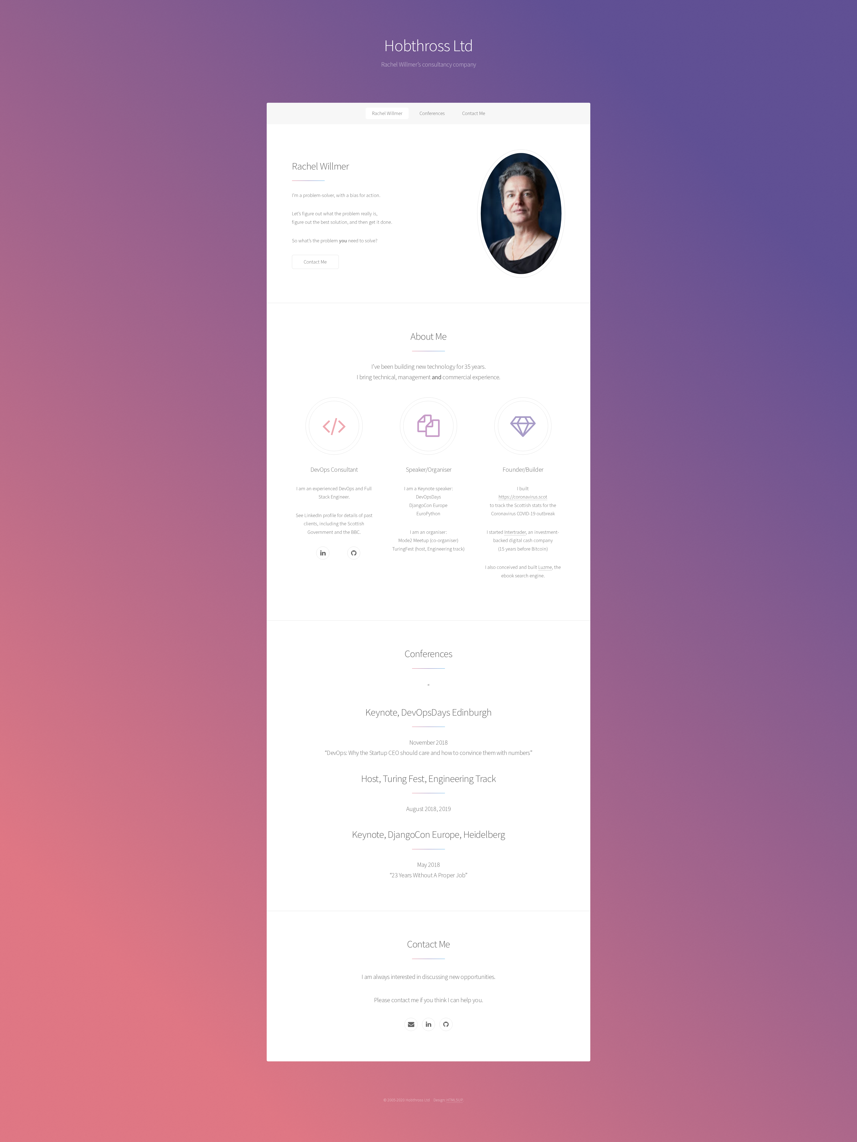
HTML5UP (454, 1099)
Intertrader (515, 532)
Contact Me (473, 113)
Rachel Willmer (387, 113)
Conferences (432, 113)
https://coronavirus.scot (523, 497)
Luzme (545, 567)
